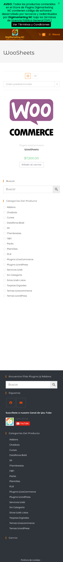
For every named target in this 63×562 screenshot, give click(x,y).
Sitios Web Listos (16, 280)
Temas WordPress (17, 295)
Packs (10, 243)
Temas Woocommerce (19, 290)
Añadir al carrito (31, 164)
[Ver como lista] (35, 76)
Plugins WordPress (17, 264)
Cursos (10, 217)
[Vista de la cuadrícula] (28, 76)
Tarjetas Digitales (16, 285)
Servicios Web (15, 269)
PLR (9, 254)
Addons (11, 207)
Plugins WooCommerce (31, 145)
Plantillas (12, 248)
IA (8, 228)
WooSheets (31, 149)
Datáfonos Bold (15, 222)
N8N (9, 238)
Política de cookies (30, 560)
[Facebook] (10, 402)
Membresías (14, 233)
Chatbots (12, 212)
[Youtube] (21, 402)
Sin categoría (14, 275)
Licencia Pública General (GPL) (31, 20)
